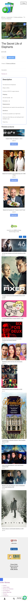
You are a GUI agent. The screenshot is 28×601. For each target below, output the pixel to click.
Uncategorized (9, 17)
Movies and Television (8, 589)
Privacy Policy (14, 564)
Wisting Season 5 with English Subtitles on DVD (13, 528)
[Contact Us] (25, 598)
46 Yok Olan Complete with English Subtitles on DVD (14, 253)
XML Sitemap (14, 567)
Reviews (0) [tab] (4, 74)
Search (14, 599)
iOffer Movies (5, 582)
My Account (4, 599)
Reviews (5, 594)
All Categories (6, 590)
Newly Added (6, 587)
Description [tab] (4, 70)
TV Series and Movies (17, 17)
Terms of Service (14, 566)
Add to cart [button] (14, 144)
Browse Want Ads (7, 592)
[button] (25, 24)
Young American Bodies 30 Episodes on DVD (12, 389)
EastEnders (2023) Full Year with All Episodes (12, 361)
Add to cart (11, 57)
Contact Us (5, 595)
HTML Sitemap (14, 569)
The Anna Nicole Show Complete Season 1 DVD (12, 318)
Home (4, 17)
